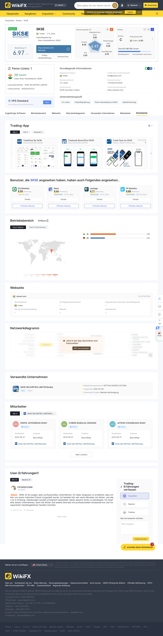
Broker (19, 20)
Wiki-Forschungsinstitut (14, 585)
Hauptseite (9, 20)
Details (27, 199)
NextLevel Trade (39, 627)
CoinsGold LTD (35, 631)
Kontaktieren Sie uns (23, 583)
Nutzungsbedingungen (58, 583)
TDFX (112, 627)
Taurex (80, 627)
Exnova (26, 627)
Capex (17, 627)
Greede (97, 627)
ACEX (62, 631)
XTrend (8, 627)
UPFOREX (136, 627)
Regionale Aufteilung (61, 585)
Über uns (9, 583)
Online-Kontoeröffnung (44, 56)
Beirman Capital (56, 627)
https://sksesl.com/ (115, 90)
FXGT (88, 627)
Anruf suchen (95, 583)
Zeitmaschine (62, 56)
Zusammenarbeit (44, 585)
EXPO (150, 583)
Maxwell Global (50, 631)
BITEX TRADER (19, 631)
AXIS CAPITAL (74, 631)
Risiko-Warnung (40, 583)
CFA (145, 627)
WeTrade (69, 627)
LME (105, 627)
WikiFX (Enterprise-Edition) (114, 583)
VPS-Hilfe (31, 585)
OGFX (7, 631)
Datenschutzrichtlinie (79, 583)
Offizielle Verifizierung (136, 583)
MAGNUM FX (123, 627)
